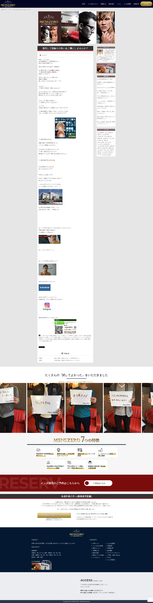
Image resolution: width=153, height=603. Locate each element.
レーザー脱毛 (53, 337)
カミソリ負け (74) (109, 132)
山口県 (63, 339)
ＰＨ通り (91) (100, 140)
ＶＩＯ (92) (99, 144)
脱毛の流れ (111, 4)
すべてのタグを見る (106, 155)
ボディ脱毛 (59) (100, 132)
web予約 (146, 4)
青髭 (59, 339)
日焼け (73, 339)
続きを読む (105, 60)
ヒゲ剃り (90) (100, 136)
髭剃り (55, 335)
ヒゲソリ (78, 337)
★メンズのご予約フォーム (46, 250)
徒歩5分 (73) (106, 138)
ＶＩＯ (84, 337)
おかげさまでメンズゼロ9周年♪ (106, 87)
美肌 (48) (106, 140)
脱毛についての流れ (98, 555)
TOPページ (96, 543)
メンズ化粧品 (111, 559)
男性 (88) (99, 151)
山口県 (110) (105, 148)
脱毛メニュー (96, 548)
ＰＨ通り (46, 337)
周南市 (77, 339)
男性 (89, 339)
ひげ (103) (109, 153)
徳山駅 (89, 335)
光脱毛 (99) (112, 146)
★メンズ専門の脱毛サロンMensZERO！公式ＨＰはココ (55, 228)
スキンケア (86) (100, 142)
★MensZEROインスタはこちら (48, 297)
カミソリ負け (61, 335)
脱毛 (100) (110, 151)
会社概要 (109, 550)
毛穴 (65, 337)
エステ (82, 339)
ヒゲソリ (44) (108, 142)
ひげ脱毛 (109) (106, 144)
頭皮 (88, 337)
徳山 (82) (107, 146)
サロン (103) (106, 149)
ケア (62, 337)
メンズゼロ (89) (100, 146)
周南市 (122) (111, 148)
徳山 (51, 339)
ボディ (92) (111, 138)
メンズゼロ (46, 339)
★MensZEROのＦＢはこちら (47, 281)
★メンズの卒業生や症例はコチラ (48, 261)
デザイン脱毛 (82, 335)
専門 (47, 341)
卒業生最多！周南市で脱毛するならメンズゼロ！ (67, 360)
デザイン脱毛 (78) (108, 136)
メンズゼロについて (93, 4)
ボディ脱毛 (49, 335)
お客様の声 (136, 4)
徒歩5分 (41, 337)
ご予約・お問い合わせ (113, 555)
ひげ (50, 341)
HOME (83, 4)
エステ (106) (100, 149)
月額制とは (103, 4)
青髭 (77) (99, 148)
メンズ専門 (69, 335)
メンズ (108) (105, 151)
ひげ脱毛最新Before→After (104, 79)
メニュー (119, 4)
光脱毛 (55, 339)
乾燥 (86, 339)
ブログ (44, 335)
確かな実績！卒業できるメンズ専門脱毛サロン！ (67, 358)
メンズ (40, 341)
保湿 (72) (99, 134)
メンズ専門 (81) (105, 134)
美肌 (59, 337)
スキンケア (70, 337)
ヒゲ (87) (104, 153)
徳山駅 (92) (99, 138)
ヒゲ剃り (75, 335)
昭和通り (68, 339)
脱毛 (44, 341)
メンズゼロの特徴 (98, 545)
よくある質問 (127, 4)
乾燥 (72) (112, 149)
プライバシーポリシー (113, 552)
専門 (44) (99, 153)
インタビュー (96, 557)
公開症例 (109, 545)
